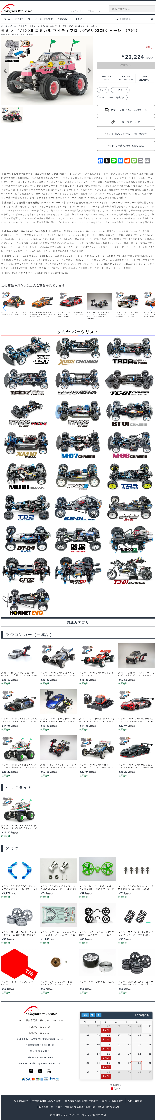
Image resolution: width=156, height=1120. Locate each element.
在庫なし (126, 65)
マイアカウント (77, 11)
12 (119, 1044)
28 (108, 1026)
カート (101, 11)
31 (139, 1026)
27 (98, 1026)
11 (108, 1044)
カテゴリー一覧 (22, 19)
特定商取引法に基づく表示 (46, 1100)
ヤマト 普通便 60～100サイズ (128, 110)
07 (139, 1035)
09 (88, 1044)
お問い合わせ (64, 19)
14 (139, 1044)
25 (108, 1063)
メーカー (14, 26)
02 (88, 1035)
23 (88, 1063)
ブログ (79, 19)
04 (108, 1035)
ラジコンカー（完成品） (112, 97)
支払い (91, 11)
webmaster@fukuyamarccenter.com (39, 1063)
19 (119, 1054)
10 (98, 1044)
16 (88, 1054)
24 (98, 1063)
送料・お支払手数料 (113, 1100)
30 (129, 1026)
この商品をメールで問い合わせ (128, 133)
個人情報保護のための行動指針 (81, 1100)
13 (129, 1044)
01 (150, 1026)
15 (150, 1044)
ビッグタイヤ (120, 90)
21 (139, 1054)
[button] (151, 308)
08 (150, 1035)
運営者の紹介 (21, 1100)
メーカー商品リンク (128, 122)
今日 (85, 1015)
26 (88, 1026)
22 (150, 1054)
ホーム (7, 19)
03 (98, 1035)
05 (119, 1035)
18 (108, 1054)
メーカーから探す (44, 19)
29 (119, 1026)
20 (129, 1054)
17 (98, 1054)
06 (129, 1035)
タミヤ (24, 26)
